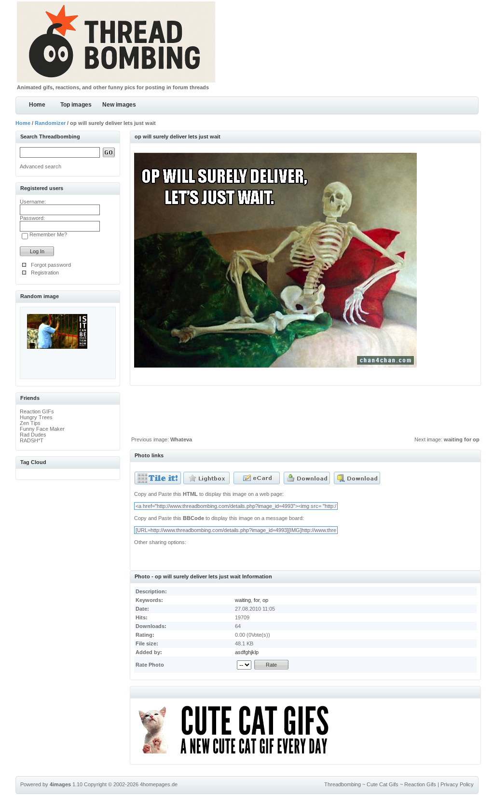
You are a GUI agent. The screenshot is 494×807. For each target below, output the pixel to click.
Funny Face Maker (42, 429)
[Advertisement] (305, 413)
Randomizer (50, 123)
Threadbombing (342, 784)
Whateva (181, 439)
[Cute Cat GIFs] (237, 755)
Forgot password (51, 265)
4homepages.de (159, 784)
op (265, 600)
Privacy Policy (457, 784)
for (257, 600)
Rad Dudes (33, 435)
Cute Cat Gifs (382, 784)
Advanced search (40, 166)
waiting (243, 600)
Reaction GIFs (37, 411)
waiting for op (462, 439)
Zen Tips (30, 423)
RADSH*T (31, 440)
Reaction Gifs (420, 784)
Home (37, 104)
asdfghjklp (247, 652)
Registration (45, 272)
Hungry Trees (36, 417)
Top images (76, 104)
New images (119, 104)
